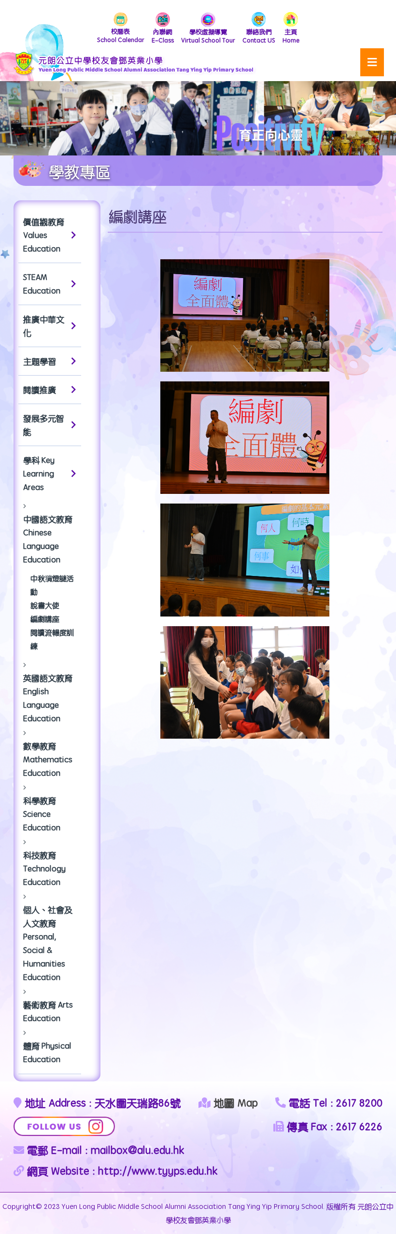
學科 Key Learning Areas (39, 473)
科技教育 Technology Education (44, 868)
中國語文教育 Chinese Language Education (47, 539)
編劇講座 (44, 619)
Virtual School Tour (208, 35)
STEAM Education (41, 283)
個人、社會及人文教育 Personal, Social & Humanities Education (47, 943)
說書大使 (44, 605)
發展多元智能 (43, 424)
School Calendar (120, 35)
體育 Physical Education (47, 1052)
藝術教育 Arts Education (48, 1011)
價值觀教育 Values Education (43, 235)
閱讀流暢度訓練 (52, 639)
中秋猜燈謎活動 (52, 585)
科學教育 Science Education (41, 814)
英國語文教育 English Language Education (47, 698)
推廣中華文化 (43, 325)
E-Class (163, 35)
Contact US (258, 35)
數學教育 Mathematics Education (47, 759)
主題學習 (39, 361)
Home (291, 35)
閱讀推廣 (39, 389)
